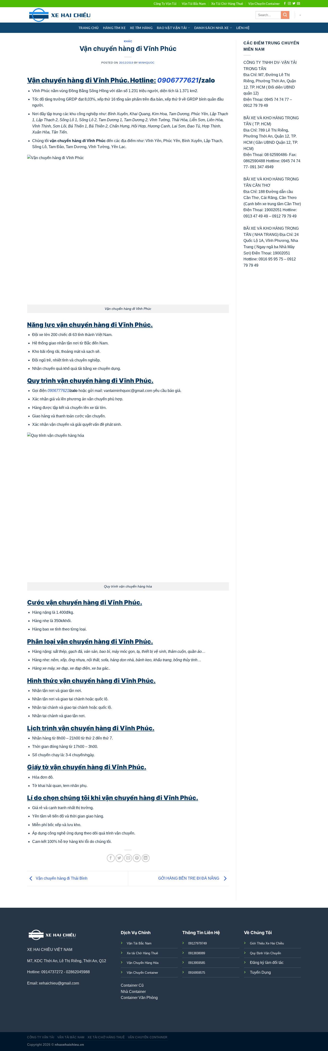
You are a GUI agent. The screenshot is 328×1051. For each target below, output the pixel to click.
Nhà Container (133, 992)
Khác (128, 41)
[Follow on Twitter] (293, 3)
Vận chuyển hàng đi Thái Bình (61, 878)
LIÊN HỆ (242, 28)
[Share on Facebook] (111, 858)
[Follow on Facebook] (284, 3)
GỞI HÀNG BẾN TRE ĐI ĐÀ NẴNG (189, 878)
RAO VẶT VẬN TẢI (172, 28)
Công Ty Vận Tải (165, 4)
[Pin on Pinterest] (137, 858)
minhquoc (146, 62)
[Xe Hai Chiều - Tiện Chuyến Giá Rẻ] (61, 15)
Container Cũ (132, 985)
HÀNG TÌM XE (114, 28)
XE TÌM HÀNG (141, 28)
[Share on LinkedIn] (146, 858)
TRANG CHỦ (89, 28)
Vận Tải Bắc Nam (194, 4)
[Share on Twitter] (119, 858)
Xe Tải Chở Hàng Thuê (227, 4)
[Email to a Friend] (128, 858)
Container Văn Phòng (139, 998)
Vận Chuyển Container (264, 4)
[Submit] (285, 15)
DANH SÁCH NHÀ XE (211, 28)
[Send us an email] (298, 3)
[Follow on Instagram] (289, 3)
